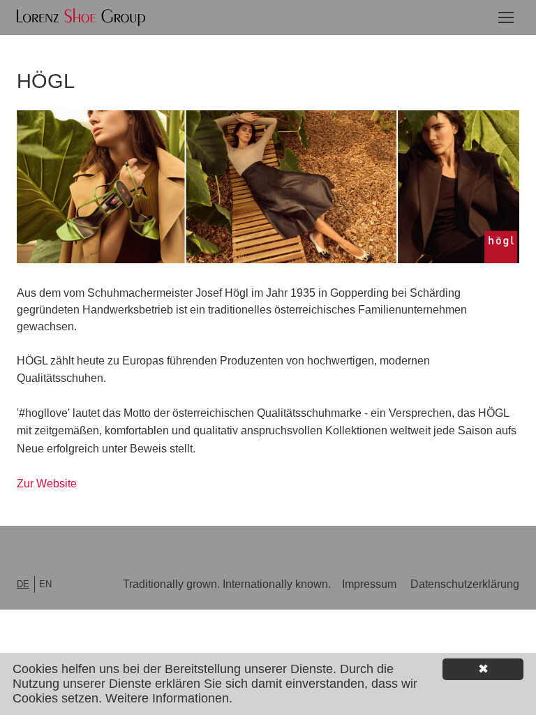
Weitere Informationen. (168, 698)
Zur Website (47, 483)
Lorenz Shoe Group (81, 17)
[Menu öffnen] (506, 17)
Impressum (369, 584)
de (23, 584)
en (45, 584)
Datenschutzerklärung (464, 584)
